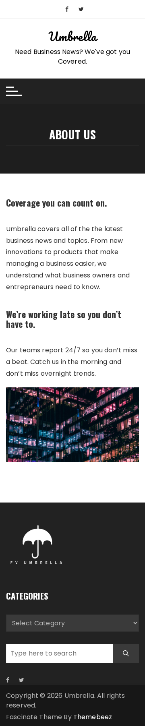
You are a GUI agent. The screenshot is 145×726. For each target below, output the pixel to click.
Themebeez (92, 717)
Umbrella (72, 36)
